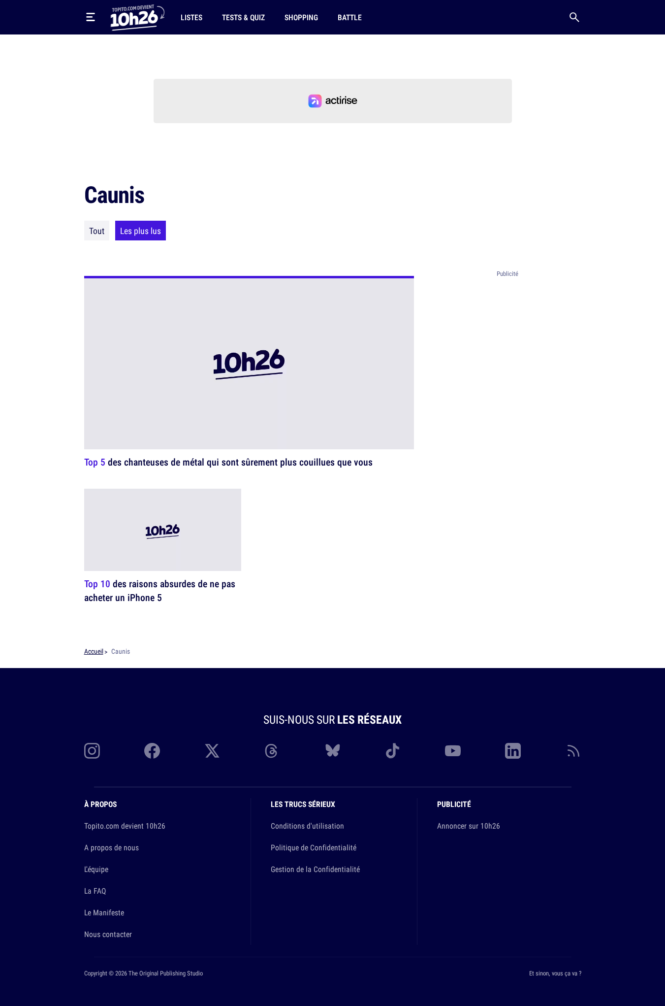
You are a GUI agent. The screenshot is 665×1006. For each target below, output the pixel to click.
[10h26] (137, 16)
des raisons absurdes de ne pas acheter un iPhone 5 (159, 590)
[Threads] (272, 751)
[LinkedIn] (513, 751)
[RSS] (573, 751)
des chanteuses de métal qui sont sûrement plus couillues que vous (228, 462)
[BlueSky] (333, 751)
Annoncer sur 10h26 (468, 825)
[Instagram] (92, 751)
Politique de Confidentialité (313, 847)
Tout (96, 230)
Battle (350, 17)
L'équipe (96, 869)
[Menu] (90, 17)
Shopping (301, 17)
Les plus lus (140, 230)
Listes (191, 17)
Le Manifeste (104, 912)
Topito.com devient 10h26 (124, 825)
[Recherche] (574, 17)
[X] (212, 751)
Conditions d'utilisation (307, 825)
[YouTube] (453, 751)
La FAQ (95, 890)
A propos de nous (111, 847)
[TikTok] (393, 751)
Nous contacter (108, 934)
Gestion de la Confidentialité (315, 869)
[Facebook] (152, 751)
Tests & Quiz (243, 17)
